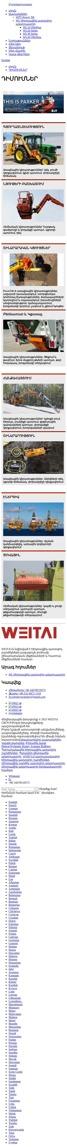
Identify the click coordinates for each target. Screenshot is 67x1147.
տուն (12, 10)
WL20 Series (30, 30)
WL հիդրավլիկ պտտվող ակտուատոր (37, 674)
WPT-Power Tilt (25, 17)
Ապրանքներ (18, 14)
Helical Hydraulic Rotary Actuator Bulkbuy (26, 746)
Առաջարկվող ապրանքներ (41, 739)
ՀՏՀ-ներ (15, 43)
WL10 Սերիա (32, 27)
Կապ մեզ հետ (19, 54)
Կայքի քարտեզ (12, 743)
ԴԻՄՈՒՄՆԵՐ (18, 69)
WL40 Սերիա (32, 37)
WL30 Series (30, 33)
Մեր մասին (17, 50)
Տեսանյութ (17, 47)
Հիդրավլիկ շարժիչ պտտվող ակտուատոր (33, 763)
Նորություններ (19, 40)
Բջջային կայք (36, 743)
